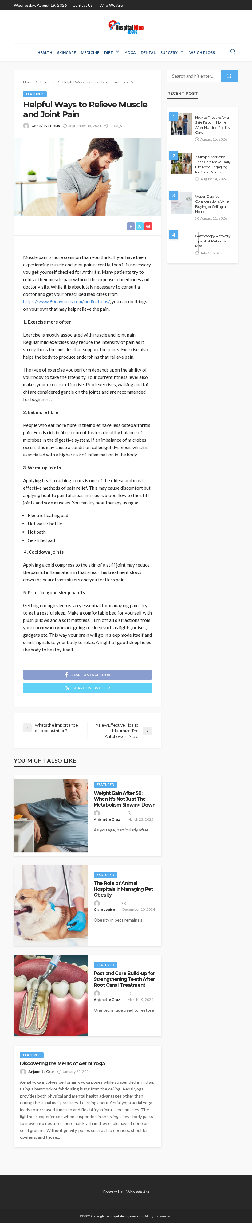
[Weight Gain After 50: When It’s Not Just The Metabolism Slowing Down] (51, 815)
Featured (35, 94)
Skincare (66, 52)
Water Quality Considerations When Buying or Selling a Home (213, 204)
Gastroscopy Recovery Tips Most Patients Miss (212, 241)
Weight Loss (202, 52)
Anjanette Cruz (107, 819)
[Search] (233, 52)
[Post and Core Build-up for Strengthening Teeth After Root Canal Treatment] (51, 995)
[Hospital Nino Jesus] (125, 27)
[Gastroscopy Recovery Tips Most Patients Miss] (185, 242)
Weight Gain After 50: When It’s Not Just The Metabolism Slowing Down (124, 799)
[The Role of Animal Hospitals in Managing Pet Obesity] (51, 905)
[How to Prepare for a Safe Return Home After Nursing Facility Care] (181, 124)
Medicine (90, 52)
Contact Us (83, 5)
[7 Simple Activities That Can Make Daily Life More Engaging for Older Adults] (181, 163)
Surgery (169, 52)
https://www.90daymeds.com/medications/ (66, 301)
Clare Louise (104, 909)
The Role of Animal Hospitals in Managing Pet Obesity (123, 889)
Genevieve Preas (45, 125)
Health (44, 52)
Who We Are (111, 5)
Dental (148, 52)
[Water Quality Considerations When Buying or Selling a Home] (181, 203)
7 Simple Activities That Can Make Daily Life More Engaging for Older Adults (212, 164)
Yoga (130, 52)
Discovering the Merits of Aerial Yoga (62, 1063)
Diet (108, 52)
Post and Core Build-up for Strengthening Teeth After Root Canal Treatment (124, 979)
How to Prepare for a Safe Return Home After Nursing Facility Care (212, 125)
